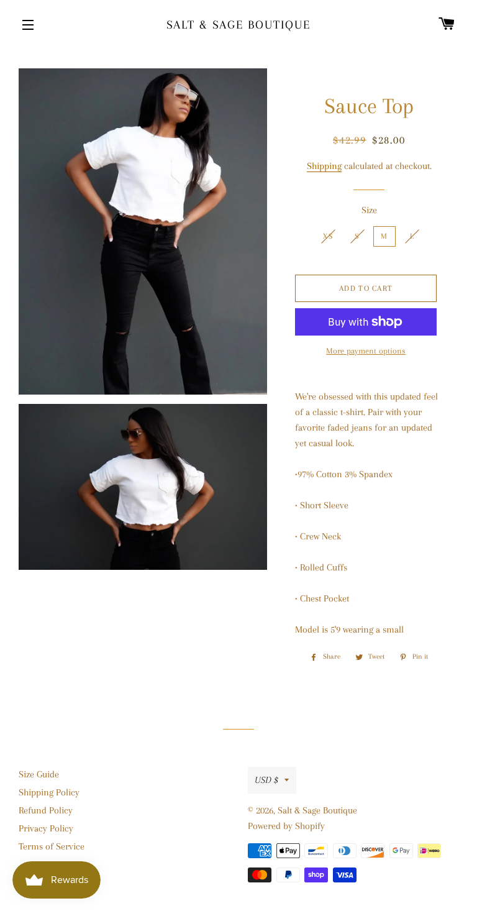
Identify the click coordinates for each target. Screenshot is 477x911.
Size (369, 210)
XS (328, 236)
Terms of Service (51, 846)
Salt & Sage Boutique (238, 25)
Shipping (324, 166)
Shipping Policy (49, 792)
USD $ (266, 779)
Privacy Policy (46, 828)
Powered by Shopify (286, 825)
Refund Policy (46, 810)
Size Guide (39, 774)
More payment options (366, 350)
